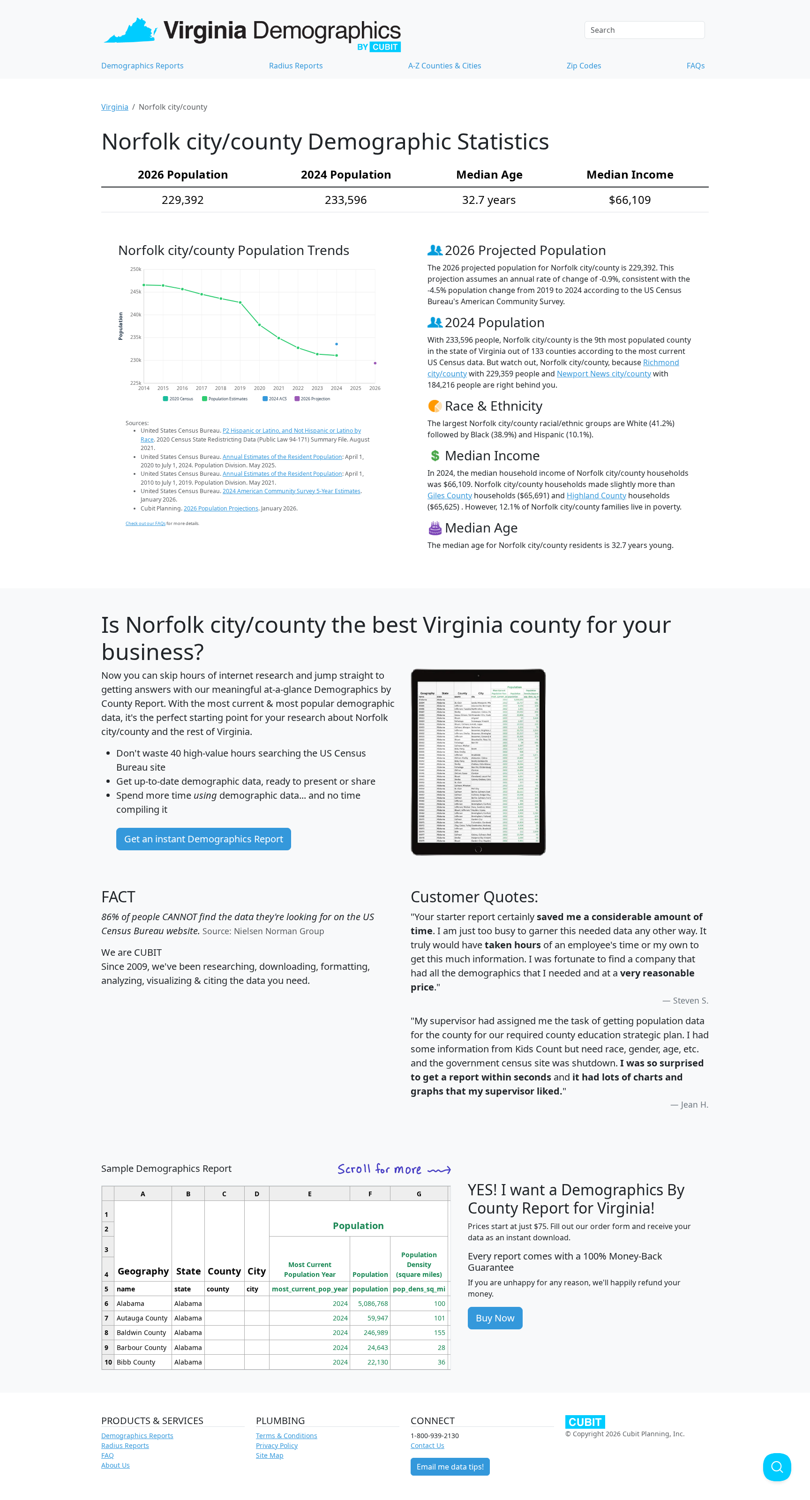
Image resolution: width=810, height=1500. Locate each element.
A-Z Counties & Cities (444, 65)
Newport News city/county (604, 373)
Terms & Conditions (286, 1435)
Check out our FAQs (145, 523)
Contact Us (427, 1445)
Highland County (596, 495)
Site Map (270, 1455)
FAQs (696, 65)
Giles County (450, 495)
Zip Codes (584, 65)
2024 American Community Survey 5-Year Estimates (291, 491)
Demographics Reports (142, 65)
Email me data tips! (450, 1467)
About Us (115, 1465)
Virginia (114, 107)
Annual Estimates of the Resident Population (282, 457)
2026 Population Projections (221, 508)
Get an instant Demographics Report (203, 838)
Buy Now (495, 1318)
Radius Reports (296, 65)
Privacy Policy (277, 1445)
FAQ (107, 1455)
